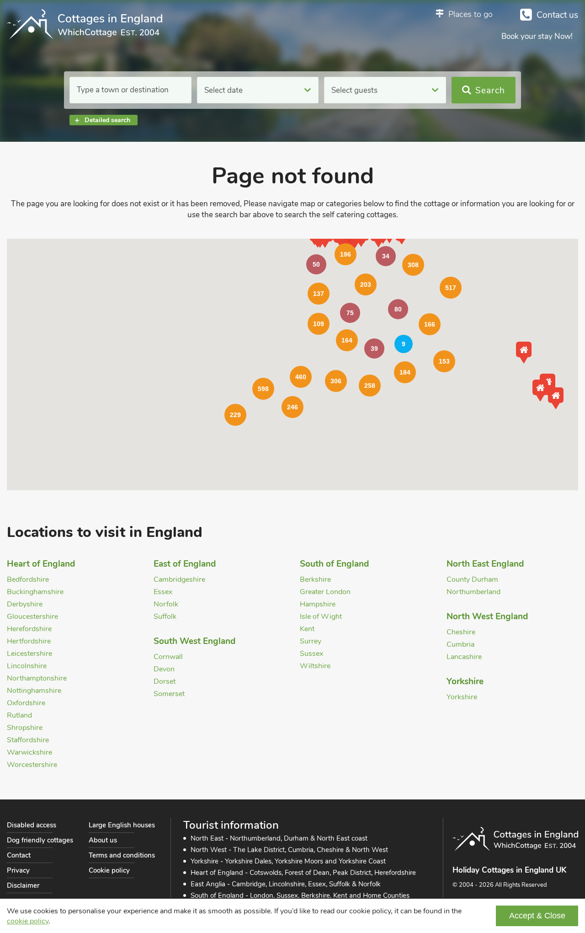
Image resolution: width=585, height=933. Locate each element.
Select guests (354, 90)
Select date (223, 90)
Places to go (470, 14)
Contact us (557, 15)
